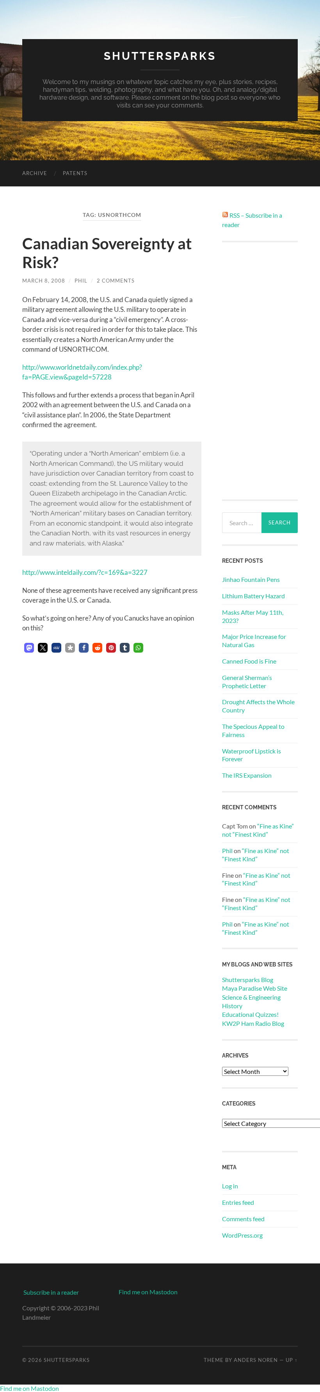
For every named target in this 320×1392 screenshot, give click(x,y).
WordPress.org (242, 1235)
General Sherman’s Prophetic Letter (247, 681)
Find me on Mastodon (148, 1291)
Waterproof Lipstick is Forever (251, 755)
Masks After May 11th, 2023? (252, 616)
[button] (29, 648)
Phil (81, 280)
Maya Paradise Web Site (254, 988)
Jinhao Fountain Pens (251, 579)
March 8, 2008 (43, 280)
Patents (75, 173)
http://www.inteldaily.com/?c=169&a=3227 (85, 572)
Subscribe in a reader (51, 1292)
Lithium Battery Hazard (253, 595)
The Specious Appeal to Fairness (253, 730)
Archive (34, 173)
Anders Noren (256, 1360)
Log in (230, 1186)
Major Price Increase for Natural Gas (254, 640)
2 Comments (116, 280)
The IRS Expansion (247, 775)
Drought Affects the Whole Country (258, 706)
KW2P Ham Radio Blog (253, 1023)
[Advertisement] (260, 371)
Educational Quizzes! (250, 1014)
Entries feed (238, 1202)
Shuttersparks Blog (247, 979)
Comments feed (243, 1218)
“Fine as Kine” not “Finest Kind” (258, 830)
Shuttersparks (160, 56)
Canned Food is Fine (249, 661)
